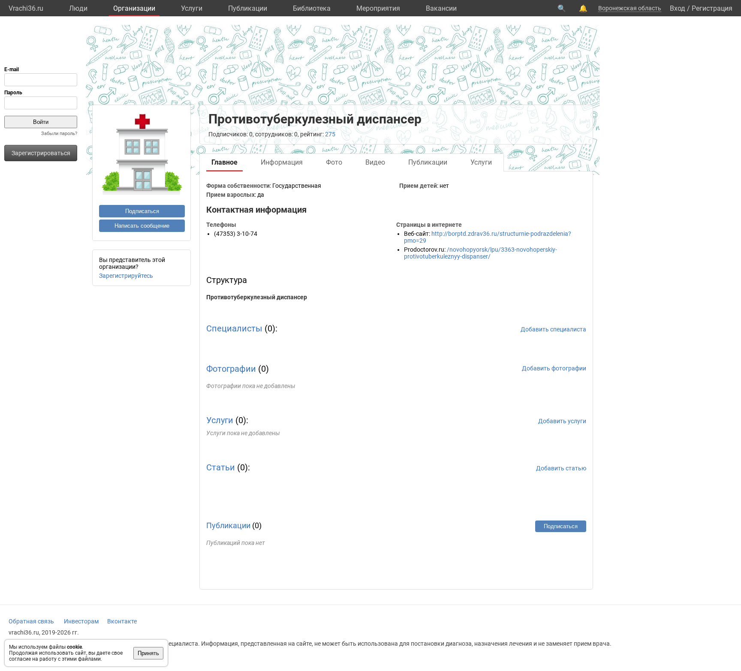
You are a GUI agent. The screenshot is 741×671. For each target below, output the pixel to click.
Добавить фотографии (554, 368)
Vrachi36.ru (26, 8)
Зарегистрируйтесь (126, 275)
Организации (134, 8)
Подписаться (142, 211)
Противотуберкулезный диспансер (256, 297)
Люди (78, 8)
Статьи (220, 467)
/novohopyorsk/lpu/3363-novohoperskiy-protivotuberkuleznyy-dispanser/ (480, 253)
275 (330, 134)
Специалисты (234, 328)
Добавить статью (561, 468)
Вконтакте (122, 621)
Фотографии (231, 369)
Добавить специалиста (553, 329)
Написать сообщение (141, 226)
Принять (148, 653)
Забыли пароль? (59, 133)
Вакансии (441, 8)
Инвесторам (81, 621)
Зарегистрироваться (41, 153)
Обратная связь (31, 621)
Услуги (191, 8)
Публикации (247, 8)
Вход (677, 8)
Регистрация (712, 8)
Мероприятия (378, 8)
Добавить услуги (562, 421)
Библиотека (312, 8)
